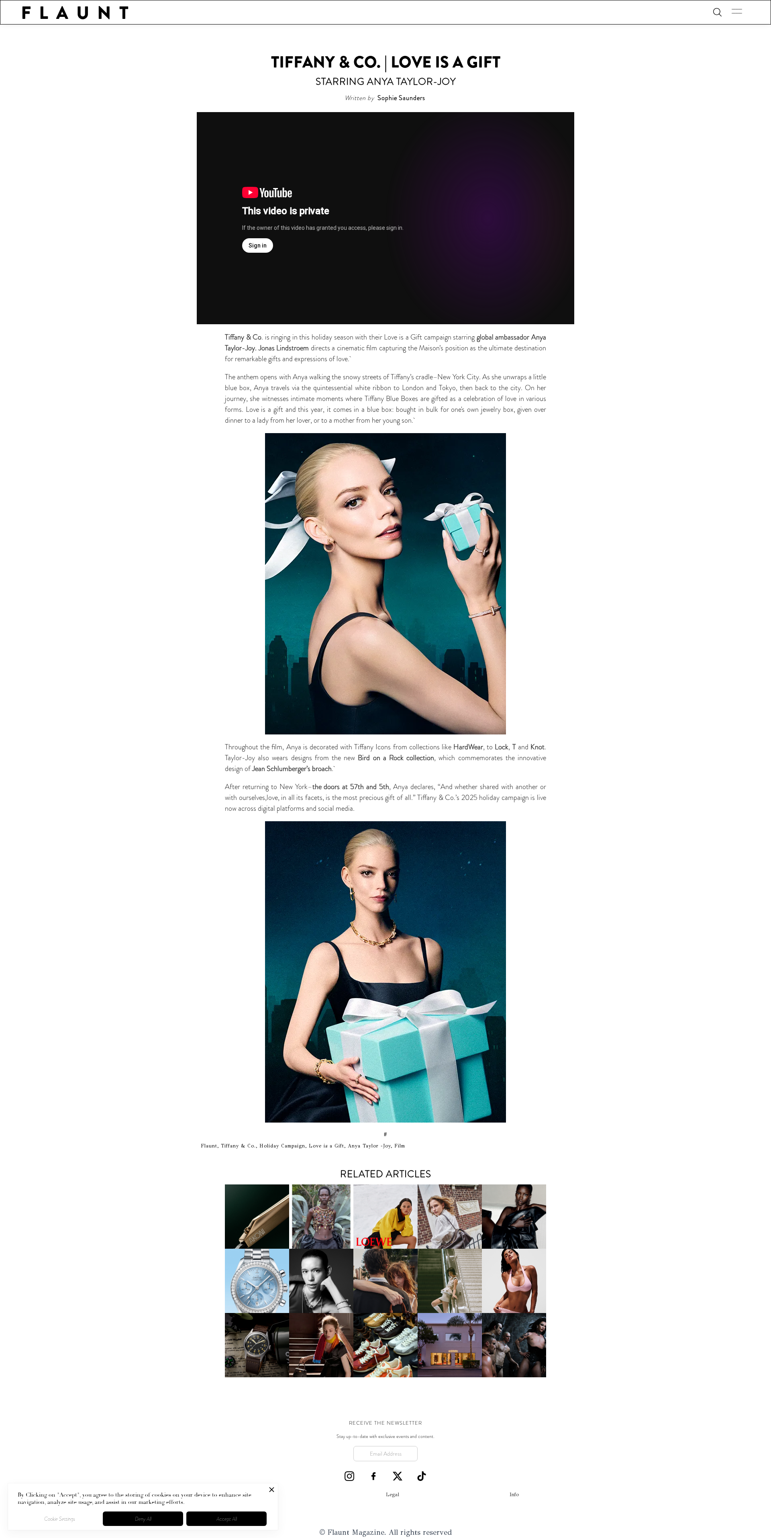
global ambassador (503, 337)
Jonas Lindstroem (284, 348)
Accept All (226, 1519)
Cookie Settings (59, 1519)
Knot (537, 747)
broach (322, 768)
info (514, 1494)
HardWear (468, 747)
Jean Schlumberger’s (281, 768)
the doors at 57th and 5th (350, 786)
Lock (501, 747)
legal (392, 1494)
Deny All (143, 1519)
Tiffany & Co (243, 337)
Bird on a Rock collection (396, 758)
